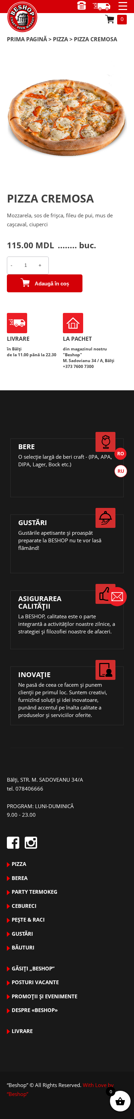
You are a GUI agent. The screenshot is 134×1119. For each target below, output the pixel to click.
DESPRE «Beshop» (35, 1010)
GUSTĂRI (22, 933)
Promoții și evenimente (44, 996)
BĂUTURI (23, 947)
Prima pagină (27, 39)
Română (120, 454)
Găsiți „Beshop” (33, 968)
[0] (109, 19)
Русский (120, 471)
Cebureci (24, 905)
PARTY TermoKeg (34, 891)
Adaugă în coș (52, 283)
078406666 (29, 788)
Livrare (22, 1031)
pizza (60, 39)
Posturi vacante (35, 982)
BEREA (19, 877)
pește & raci (28, 919)
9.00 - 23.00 (104, 6)
